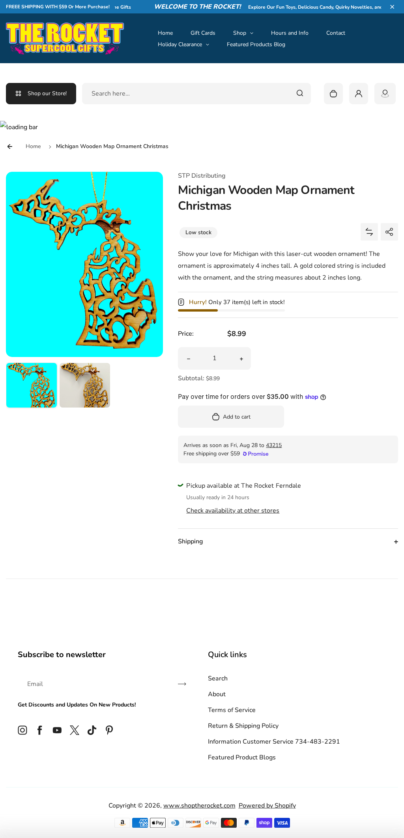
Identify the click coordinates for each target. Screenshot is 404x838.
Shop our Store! (47, 93)
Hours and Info (290, 33)
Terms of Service (232, 710)
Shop (239, 33)
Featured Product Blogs (242, 757)
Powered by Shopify (267, 805)
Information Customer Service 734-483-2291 (274, 741)
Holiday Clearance (180, 44)
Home (165, 33)
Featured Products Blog (256, 44)
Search (218, 678)
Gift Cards (203, 33)
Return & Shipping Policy (243, 726)
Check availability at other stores (232, 510)
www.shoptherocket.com (199, 805)
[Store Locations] (385, 93)
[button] (392, 7)
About (217, 694)
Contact (335, 33)
